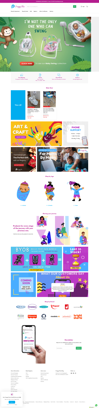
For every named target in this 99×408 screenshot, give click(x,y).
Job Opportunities (26, 403)
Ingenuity (29, 113)
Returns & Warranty (15, 378)
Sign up (79, 348)
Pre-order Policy (14, 391)
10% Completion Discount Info (31, 378)
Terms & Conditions (14, 383)
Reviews (51, 11)
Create (27, 374)
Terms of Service (14, 389)
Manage (27, 376)
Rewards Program (14, 374)
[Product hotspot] (43, 222)
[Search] (74, 6)
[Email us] (77, 77)
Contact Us (13, 386)
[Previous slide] (3, 44)
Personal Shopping (14, 373)
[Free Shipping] (21, 77)
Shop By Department (15, 11)
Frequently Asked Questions (16, 376)
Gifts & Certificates (43, 11)
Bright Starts (45, 113)
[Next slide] (96, 44)
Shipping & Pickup (14, 379)
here (65, 373)
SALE (31, 11)
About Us (12, 388)
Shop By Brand (25, 11)
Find (26, 373)
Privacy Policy (13, 384)
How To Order (13, 381)
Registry (35, 11)
